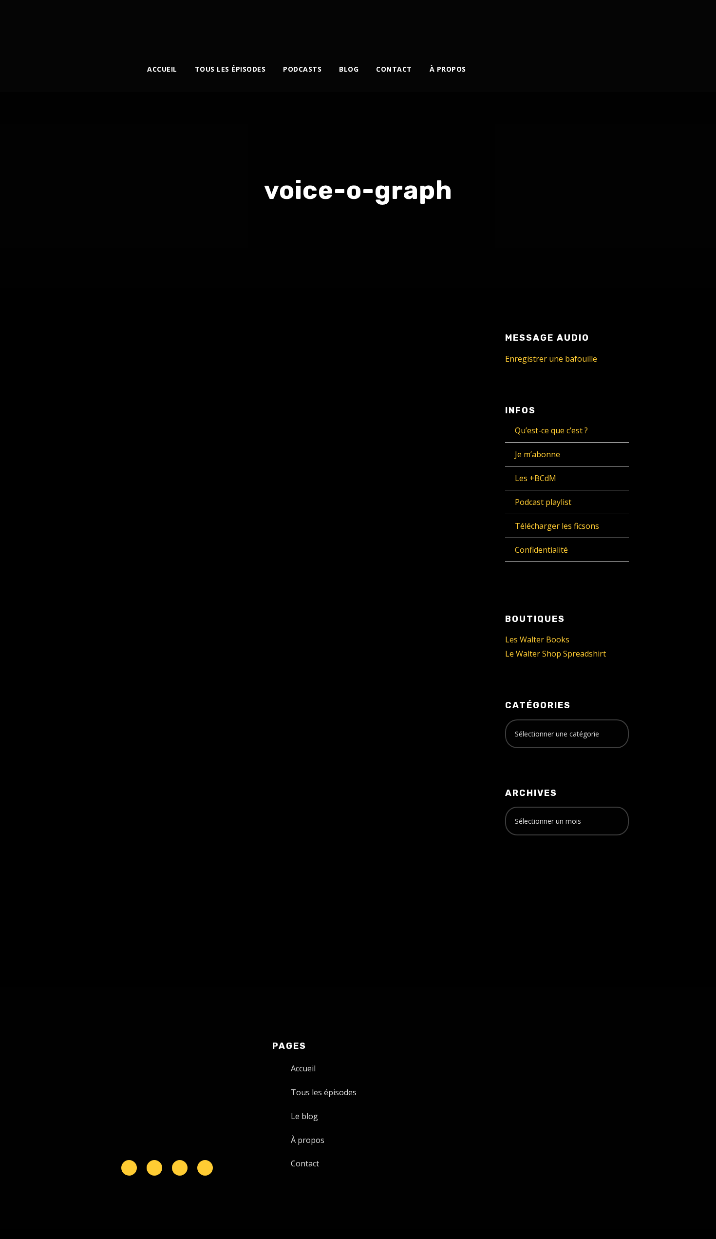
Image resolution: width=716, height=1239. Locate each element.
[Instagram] (513, 23)
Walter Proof (163, 514)
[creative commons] (535, 881)
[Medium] (561, 23)
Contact (394, 69)
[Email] (609, 23)
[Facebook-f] (154, 1168)
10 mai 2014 (105, 514)
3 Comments (195, 525)
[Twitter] (497, 23)
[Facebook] (480, 23)
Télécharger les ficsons (557, 526)
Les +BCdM (535, 478)
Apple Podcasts (149, 697)
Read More (104, 603)
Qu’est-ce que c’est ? (551, 430)
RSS (192, 697)
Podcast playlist (543, 502)
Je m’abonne (537, 454)
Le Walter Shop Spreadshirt (555, 653)
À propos (448, 69)
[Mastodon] (593, 23)
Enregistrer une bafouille (551, 358)
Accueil (162, 69)
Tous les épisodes (230, 69)
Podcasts (302, 69)
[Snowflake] (129, 1168)
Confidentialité (541, 549)
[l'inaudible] (98, 26)
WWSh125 (115, 494)
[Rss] (205, 1168)
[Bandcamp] (577, 23)
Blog (348, 69)
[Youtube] (529, 23)
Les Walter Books (537, 639)
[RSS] (545, 23)
